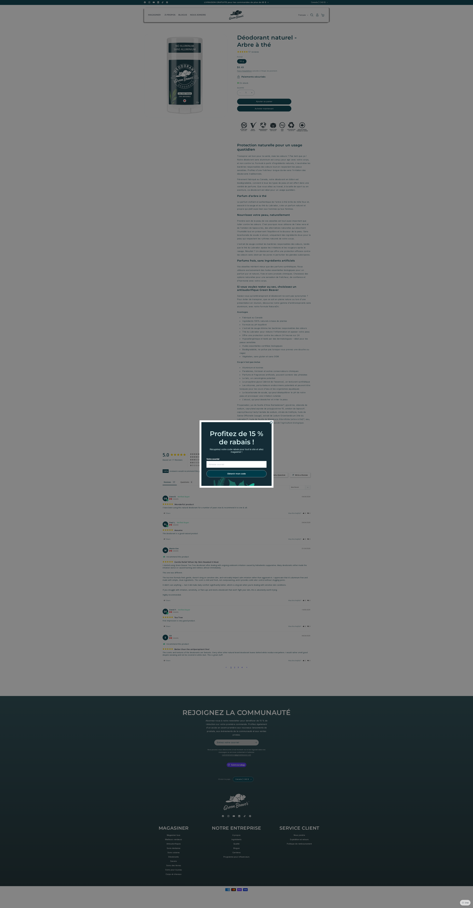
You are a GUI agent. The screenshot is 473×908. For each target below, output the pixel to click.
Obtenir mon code (236, 474)
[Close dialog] (271, 422)
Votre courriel (212, 459)
